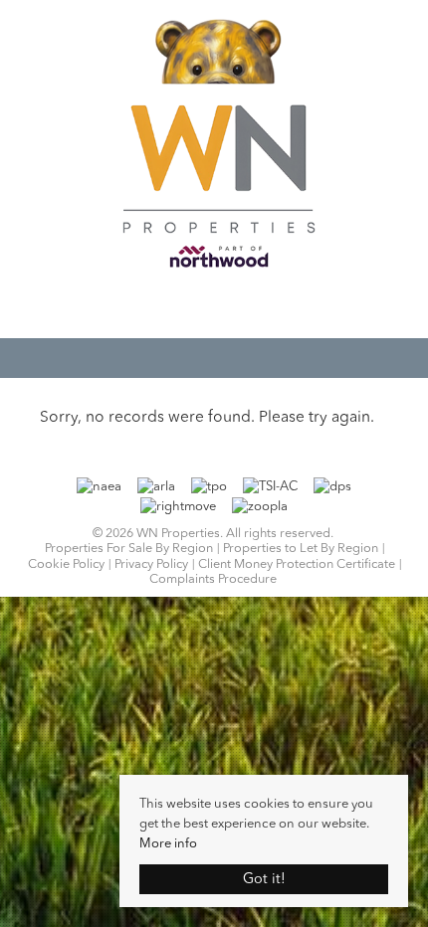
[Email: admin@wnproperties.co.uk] (204, 306)
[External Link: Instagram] (224, 307)
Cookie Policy (66, 564)
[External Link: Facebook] (214, 307)
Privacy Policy (151, 564)
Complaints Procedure (213, 579)
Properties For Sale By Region (129, 548)
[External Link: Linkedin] (234, 307)
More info (168, 843)
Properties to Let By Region (300, 548)
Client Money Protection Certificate (296, 564)
